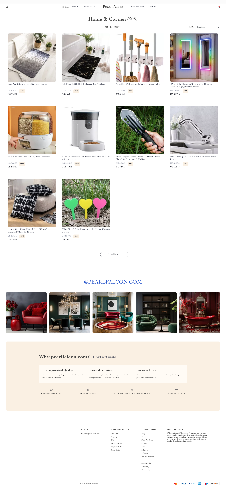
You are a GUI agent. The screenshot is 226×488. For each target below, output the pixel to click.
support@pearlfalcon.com (90, 433)
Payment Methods (117, 447)
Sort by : (192, 27)
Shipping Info (116, 437)
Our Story (145, 437)
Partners (144, 460)
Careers (144, 443)
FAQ (113, 440)
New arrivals (137, 7)
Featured (152, 7)
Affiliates (144, 453)
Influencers (145, 450)
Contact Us (115, 433)
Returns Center (116, 443)
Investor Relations (147, 457)
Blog (143, 433)
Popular (76, 7)
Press (143, 447)
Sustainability (146, 463)
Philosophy (145, 466)
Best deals (89, 7)
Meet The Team (147, 440)
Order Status (115, 450)
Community (145, 470)
